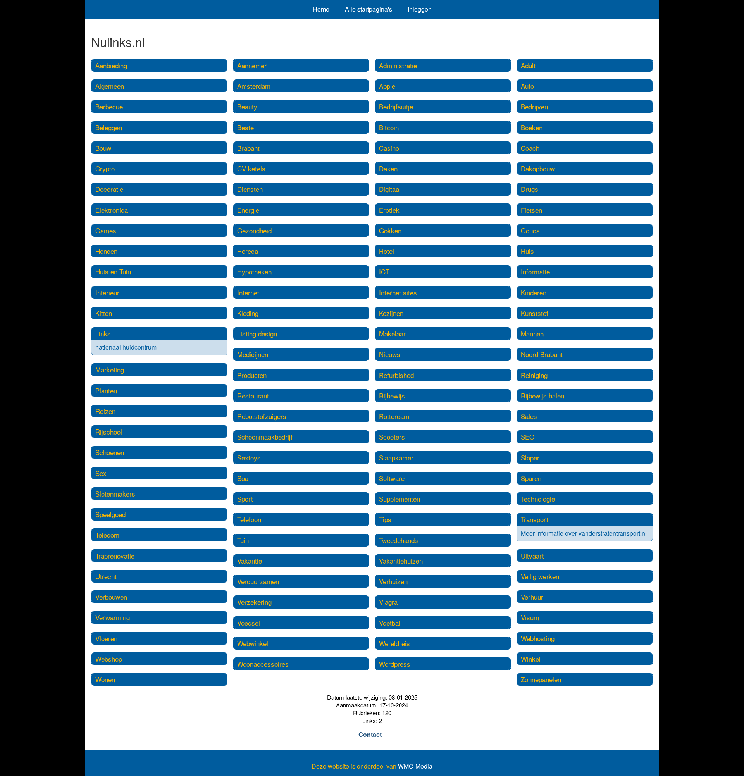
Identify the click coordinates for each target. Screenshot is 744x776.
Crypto (105, 168)
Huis (527, 251)
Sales (529, 416)
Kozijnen (391, 313)
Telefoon (249, 519)
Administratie (398, 65)
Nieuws (389, 354)
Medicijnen (252, 354)
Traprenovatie (114, 555)
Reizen (105, 411)
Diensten (250, 189)
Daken (388, 168)
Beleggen (108, 127)
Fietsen (531, 210)
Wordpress (394, 664)
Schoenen (109, 452)
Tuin (243, 540)
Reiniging (534, 375)
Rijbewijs (392, 395)
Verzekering (254, 602)
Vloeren (106, 638)
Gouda (530, 230)
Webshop (108, 659)
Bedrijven (534, 106)
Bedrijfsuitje (396, 106)
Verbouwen (111, 597)
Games (105, 230)
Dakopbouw (538, 168)
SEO (527, 436)
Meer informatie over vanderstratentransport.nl (584, 533)
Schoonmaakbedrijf (265, 436)
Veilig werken (540, 576)
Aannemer (252, 65)
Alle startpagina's (368, 9)
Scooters (392, 436)
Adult (528, 65)
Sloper (530, 457)
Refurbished (396, 375)
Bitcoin (389, 127)
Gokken (390, 230)
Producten (252, 375)
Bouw (103, 148)
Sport (245, 499)
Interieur (107, 292)
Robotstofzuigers (261, 416)
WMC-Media (415, 766)
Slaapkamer (396, 457)
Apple (387, 86)
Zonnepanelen (541, 679)
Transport (534, 519)
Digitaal (390, 189)
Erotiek (389, 210)
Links (103, 333)
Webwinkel (252, 643)
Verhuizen (393, 581)
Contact (370, 734)
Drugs (529, 189)
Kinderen (533, 292)
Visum (530, 617)
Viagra (388, 602)
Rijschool (108, 431)
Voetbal (389, 623)
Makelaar (392, 333)
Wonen (105, 679)
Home (321, 9)
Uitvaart (532, 555)
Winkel (531, 659)
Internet (248, 292)
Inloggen (420, 9)
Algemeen (109, 86)
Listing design (257, 333)
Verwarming (112, 617)
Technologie (538, 499)
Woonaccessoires (263, 664)
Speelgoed (110, 514)
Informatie (535, 271)
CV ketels (251, 168)
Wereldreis (394, 643)
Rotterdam (394, 416)
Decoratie (109, 189)
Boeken (531, 127)
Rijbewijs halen (542, 395)
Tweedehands (398, 540)
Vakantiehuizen (401, 561)
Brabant (248, 148)
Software (392, 478)
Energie (248, 210)
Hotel (386, 251)
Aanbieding (111, 65)
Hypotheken (254, 271)
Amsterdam (253, 86)
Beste (245, 127)
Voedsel (248, 623)
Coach (530, 148)
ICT (384, 271)
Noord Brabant (542, 354)
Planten (106, 390)
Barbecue (109, 106)
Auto (527, 86)
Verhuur (532, 597)
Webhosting (538, 638)
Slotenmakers (115, 493)
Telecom (107, 535)
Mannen (532, 333)
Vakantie (249, 561)
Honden (106, 251)
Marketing (109, 369)
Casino (389, 148)
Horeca (247, 251)
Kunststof (534, 313)
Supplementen (399, 499)
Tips (385, 519)
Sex (101, 473)
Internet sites (398, 292)
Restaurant (253, 395)
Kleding (247, 313)
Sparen (531, 478)
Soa (242, 478)
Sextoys (249, 457)
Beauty (247, 106)
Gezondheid (254, 230)
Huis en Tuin (113, 271)
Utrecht (106, 576)
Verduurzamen (258, 581)
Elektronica (111, 210)
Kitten (103, 313)
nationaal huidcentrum (126, 347)
